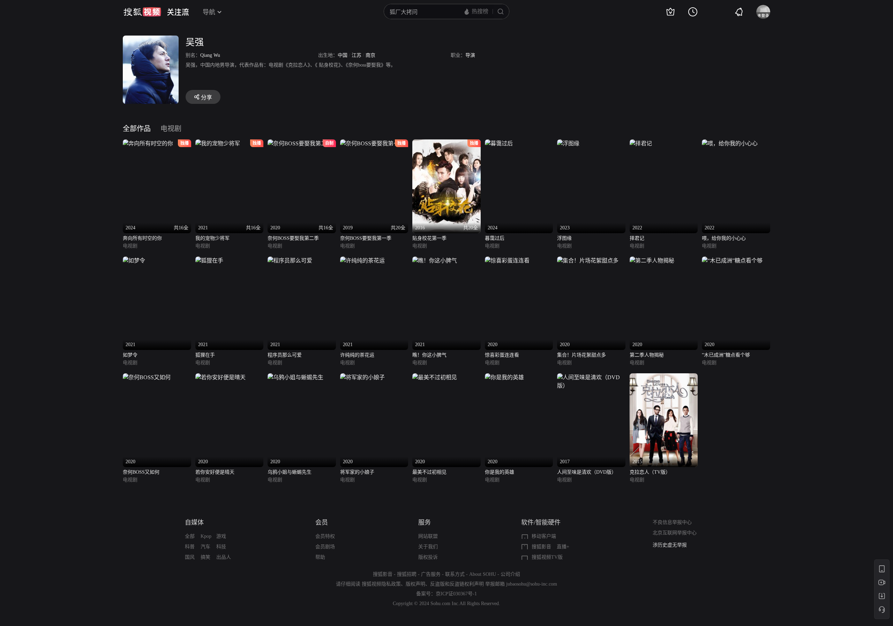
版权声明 (415, 584)
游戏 (221, 536)
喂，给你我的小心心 (724, 238)
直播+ (563, 546)
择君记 (637, 238)
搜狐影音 (541, 546)
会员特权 (325, 536)
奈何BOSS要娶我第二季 (293, 238)
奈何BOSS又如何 (141, 472)
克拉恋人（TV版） (650, 472)
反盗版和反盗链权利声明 (457, 584)
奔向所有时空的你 (142, 238)
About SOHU (482, 574)
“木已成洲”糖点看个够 (726, 355)
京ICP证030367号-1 (456, 593)
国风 (190, 557)
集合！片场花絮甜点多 (581, 355)
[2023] (568, 143)
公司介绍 (510, 574)
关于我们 (428, 546)
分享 (206, 97)
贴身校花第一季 (429, 238)
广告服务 (431, 574)
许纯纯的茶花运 (357, 355)
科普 (190, 546)
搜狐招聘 (407, 574)
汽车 (205, 546)
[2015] (664, 377)
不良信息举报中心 (672, 522)
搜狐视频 (142, 12)
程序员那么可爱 (285, 355)
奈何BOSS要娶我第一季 (365, 238)
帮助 (320, 557)
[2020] (507, 261)
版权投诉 (428, 557)
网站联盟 (428, 536)
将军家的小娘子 (357, 472)
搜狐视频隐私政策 (381, 584)
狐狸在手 (205, 355)
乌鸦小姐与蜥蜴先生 (290, 472)
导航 (209, 12)
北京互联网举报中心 (675, 532)
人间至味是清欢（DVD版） (586, 472)
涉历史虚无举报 (670, 545)
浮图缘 (564, 238)
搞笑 (205, 557)
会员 (321, 522)
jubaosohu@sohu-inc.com (531, 584)
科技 (221, 546)
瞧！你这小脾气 (429, 355)
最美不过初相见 (429, 472)
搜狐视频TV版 (547, 557)
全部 (190, 536)
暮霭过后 (494, 238)
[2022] (641, 143)
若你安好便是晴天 (214, 472)
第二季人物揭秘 (647, 355)
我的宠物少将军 (212, 238)
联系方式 (455, 574)
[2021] (134, 261)
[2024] (499, 143)
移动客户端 (544, 536)
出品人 (223, 557)
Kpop (206, 536)
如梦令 (130, 355)
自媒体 (194, 522)
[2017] (591, 377)
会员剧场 (325, 546)
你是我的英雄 (499, 472)
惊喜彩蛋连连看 (502, 355)
